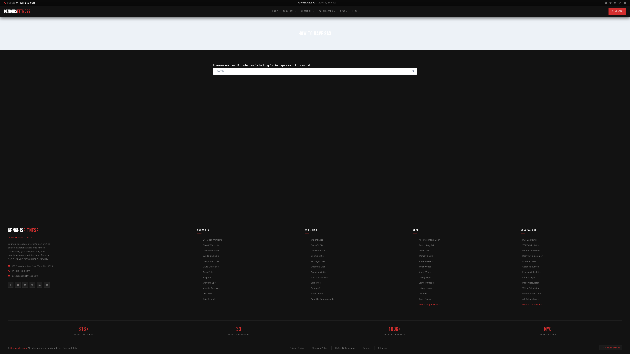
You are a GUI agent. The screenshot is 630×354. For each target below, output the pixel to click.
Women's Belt (426, 256)
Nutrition (306, 11)
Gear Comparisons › (429, 304)
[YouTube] (625, 3)
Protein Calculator (531, 272)
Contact (367, 348)
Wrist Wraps (425, 266)
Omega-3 (315, 288)
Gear (342, 11)
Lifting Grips (425, 277)
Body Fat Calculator (532, 256)
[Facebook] (601, 3)
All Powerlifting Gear (429, 239)
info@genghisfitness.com (25, 276)
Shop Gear (617, 11)
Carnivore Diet (318, 250)
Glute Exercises (211, 266)
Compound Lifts (211, 261)
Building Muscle (211, 256)
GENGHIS (17, 11)
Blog (355, 11)
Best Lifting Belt (426, 245)
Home (275, 11)
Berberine (316, 282)
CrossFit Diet (317, 245)
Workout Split (209, 282)
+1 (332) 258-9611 (25, 3)
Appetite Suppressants (322, 299)
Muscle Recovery (211, 288)
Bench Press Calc (531, 293)
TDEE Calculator (530, 245)
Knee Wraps (425, 272)
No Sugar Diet (318, 261)
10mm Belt (424, 250)
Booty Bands (425, 299)
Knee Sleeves (426, 261)
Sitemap (382, 348)
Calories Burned (530, 266)
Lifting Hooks (425, 288)
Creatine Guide (318, 272)
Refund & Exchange (345, 348)
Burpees (207, 277)
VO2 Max (207, 293)
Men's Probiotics (319, 277)
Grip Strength (209, 299)
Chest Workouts (211, 245)
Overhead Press (211, 250)
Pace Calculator (530, 282)
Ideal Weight (528, 277)
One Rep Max (529, 261)
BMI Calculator (529, 239)
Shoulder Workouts (212, 239)
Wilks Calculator (530, 288)
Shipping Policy (320, 348)
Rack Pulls (208, 272)
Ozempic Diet (317, 256)
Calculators (326, 11)
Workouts (288, 11)
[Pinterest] (615, 3)
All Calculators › (530, 299)
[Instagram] (606, 3)
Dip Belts (423, 293)
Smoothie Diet (318, 266)
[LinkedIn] (620, 3)
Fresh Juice (317, 293)
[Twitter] (610, 3)
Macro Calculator (531, 250)
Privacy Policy (297, 348)
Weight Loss (317, 239)
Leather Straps (426, 282)
